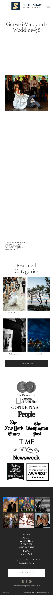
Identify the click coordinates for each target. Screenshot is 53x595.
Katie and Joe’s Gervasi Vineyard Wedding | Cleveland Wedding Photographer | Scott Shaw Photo (15, 246)
